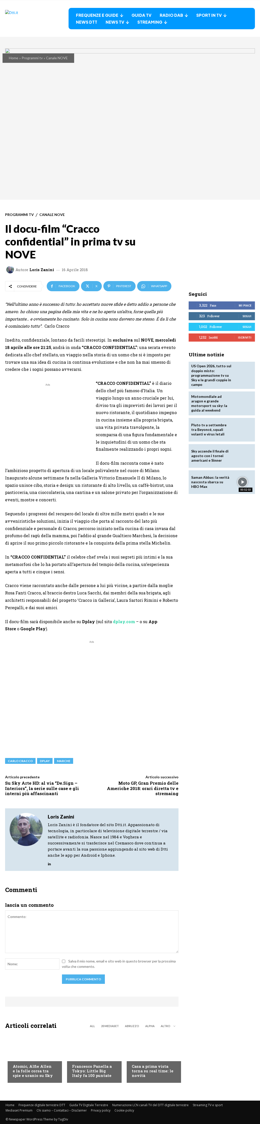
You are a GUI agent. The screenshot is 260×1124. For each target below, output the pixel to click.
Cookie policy (124, 1110)
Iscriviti (244, 337)
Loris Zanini (41, 270)
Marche (63, 761)
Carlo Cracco (20, 761)
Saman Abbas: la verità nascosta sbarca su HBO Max (210, 482)
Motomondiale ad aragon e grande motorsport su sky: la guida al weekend (209, 403)
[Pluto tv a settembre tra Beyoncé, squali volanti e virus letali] (242, 430)
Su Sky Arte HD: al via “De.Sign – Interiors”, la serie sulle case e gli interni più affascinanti (42, 788)
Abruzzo (132, 1026)
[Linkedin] (49, 862)
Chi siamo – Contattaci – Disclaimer (62, 1110)
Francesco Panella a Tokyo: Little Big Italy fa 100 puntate (92, 1071)
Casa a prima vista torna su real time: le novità (152, 1071)
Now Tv (19, 1056)
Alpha (150, 1026)
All (92, 1026)
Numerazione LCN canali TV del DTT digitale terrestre (150, 1105)
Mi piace (245, 305)
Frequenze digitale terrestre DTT (42, 1105)
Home (13, 58)
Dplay (45, 761)
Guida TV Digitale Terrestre (88, 1105)
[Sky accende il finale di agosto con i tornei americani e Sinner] (242, 456)
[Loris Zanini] (10, 269)
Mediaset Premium (19, 1110)
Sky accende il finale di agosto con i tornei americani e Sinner (210, 455)
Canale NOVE (57, 58)
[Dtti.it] (37, 18)
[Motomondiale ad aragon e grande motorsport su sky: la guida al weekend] (242, 403)
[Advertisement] (47, 423)
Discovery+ (82, 1056)
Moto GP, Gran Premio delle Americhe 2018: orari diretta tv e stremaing (142, 788)
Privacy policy (100, 1110)
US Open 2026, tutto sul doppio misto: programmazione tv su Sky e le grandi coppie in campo (211, 375)
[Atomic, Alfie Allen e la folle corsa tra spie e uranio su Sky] (32, 1057)
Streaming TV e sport (208, 1105)
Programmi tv (32, 58)
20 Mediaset (110, 1026)
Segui (246, 316)
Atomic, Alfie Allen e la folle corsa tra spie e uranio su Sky (33, 1071)
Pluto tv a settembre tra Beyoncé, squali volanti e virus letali (208, 429)
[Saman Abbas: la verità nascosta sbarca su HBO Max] (242, 482)
